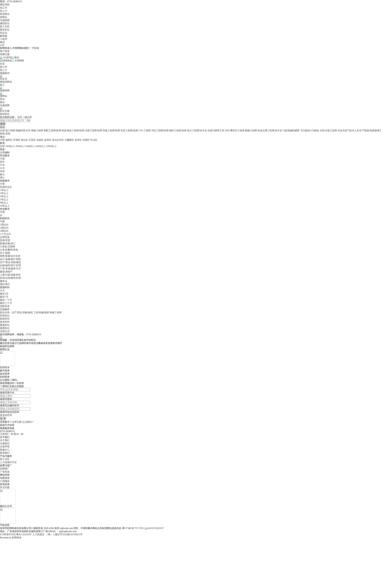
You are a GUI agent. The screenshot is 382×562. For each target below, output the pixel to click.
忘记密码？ (28, 422)
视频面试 (5, 73)
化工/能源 (5, 253)
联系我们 (5, 453)
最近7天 (4, 296)
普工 (2, 85)
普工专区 (5, 26)
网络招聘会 (6, 82)
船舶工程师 (251, 130)
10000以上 (51, 146)
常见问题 (5, 487)
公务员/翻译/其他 (9, 249)
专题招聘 (5, 20)
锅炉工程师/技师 (178, 130)
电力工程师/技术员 (197, 130)
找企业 (3, 33)
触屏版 (3, 36)
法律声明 (5, 446)
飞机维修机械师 (291, 130)
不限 (2, 140)
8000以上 (40, 146)
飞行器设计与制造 (309, 130)
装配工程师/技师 (52, 130)
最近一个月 (6, 300)
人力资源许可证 (8, 462)
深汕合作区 (58, 140)
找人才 (3, 11)
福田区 (9, 140)
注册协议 (5, 443)
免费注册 (5, 54)
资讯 (2, 99)
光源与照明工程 (215, 130)
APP (2, 45)
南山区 (24, 140)
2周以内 (4, 227)
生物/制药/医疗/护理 (10, 265)
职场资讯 (5, 14)
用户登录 (5, 51)
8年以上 (4, 202)
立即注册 (16, 422)
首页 (2, 63)
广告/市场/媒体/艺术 (10, 268)
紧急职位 (5, 325)
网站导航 (5, 4)
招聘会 (3, 17)
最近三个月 (6, 303)
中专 (2, 165)
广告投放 (5, 471)
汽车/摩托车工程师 (234, 130)
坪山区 (93, 140)
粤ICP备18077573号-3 (133, 528)
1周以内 (4, 224)
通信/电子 (5, 284)
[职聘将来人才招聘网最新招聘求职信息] (12, 60)
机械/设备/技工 (8, 243)
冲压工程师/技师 (160, 130)
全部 (2, 130)
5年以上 (4, 199)
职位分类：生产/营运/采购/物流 (16, 312)
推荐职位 (5, 328)
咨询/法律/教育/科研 (10, 278)
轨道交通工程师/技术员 (270, 130)
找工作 (3, 7)
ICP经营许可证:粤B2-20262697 (16, 534)
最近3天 (4, 293)
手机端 (35, 48)
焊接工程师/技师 (111, 130)
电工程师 (10, 130)
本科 (2, 171)
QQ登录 (7, 57)
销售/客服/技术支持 (10, 256)
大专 (2, 168)
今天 (2, 290)
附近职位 (5, 29)
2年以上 (4, 193)
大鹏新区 (69, 140)
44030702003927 (155, 528)
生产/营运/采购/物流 (10, 262)
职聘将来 (16, 537)
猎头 (2, 102)
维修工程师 (37, 130)
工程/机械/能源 (41, 312)
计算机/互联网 (7, 246)
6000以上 (30, 146)
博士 (2, 177)
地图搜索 (5, 478)
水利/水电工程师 (328, 130)
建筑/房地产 (6, 271)
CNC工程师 (144, 130)
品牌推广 (5, 468)
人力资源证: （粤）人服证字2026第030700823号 (57, 534)
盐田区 (47, 140)
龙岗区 (40, 140)
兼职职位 (5, 23)
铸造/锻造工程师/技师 (72, 130)
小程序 (3, 39)
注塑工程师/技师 (93, 130)
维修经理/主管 (23, 130)
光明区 (86, 140)
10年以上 (5, 206)
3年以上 (4, 196)
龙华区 (78, 140)
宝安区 (32, 140)
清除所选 (5, 306)
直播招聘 (5, 90)
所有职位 (5, 315)
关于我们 (5, 440)
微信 (2, 42)
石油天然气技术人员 (348, 130)
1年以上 (4, 190)
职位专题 (5, 111)
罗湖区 (16, 140)
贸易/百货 (5, 240)
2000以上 (10, 146)
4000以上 (20, 146)
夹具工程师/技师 (129, 130)
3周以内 (4, 231)
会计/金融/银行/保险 (10, 259)
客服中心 (5, 449)
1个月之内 (5, 234)
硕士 (2, 174)
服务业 (3, 281)
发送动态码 (6, 415)
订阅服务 (5, 481)
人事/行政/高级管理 (10, 275)
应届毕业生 (6, 187)
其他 (7, 133)
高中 (2, 162)
